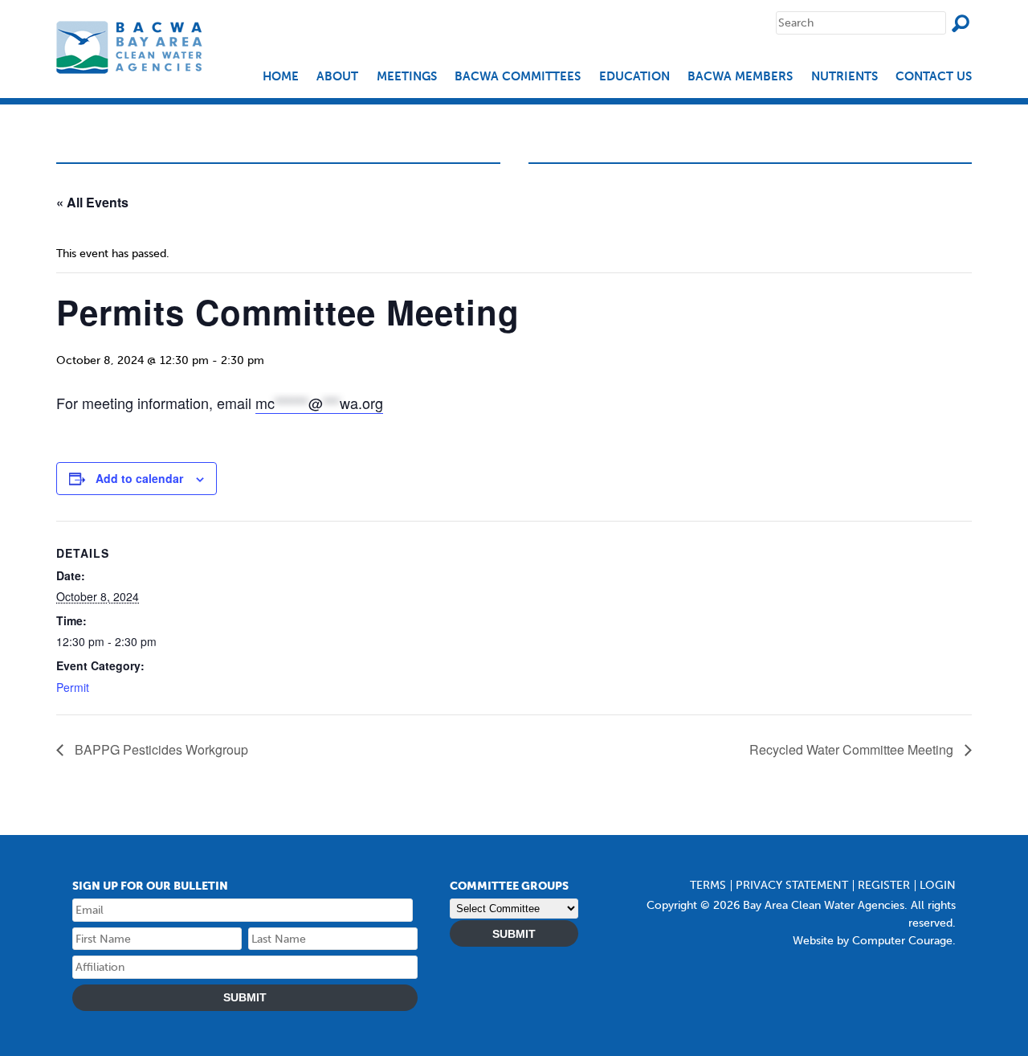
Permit (72, 687)
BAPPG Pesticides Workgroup (159, 749)
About (337, 77)
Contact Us (933, 77)
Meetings (407, 77)
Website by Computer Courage (873, 941)
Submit (245, 997)
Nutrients (844, 77)
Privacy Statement (792, 885)
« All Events (92, 202)
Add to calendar (139, 478)
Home (281, 77)
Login (938, 885)
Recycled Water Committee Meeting (853, 749)
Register (884, 885)
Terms (708, 885)
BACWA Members (740, 77)
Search (960, 23)
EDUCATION (634, 77)
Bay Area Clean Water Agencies (131, 47)
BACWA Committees (518, 77)
